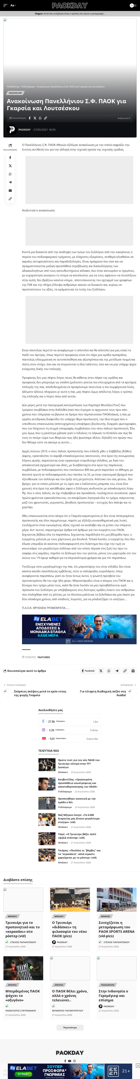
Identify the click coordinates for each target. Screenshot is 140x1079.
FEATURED (44, 657)
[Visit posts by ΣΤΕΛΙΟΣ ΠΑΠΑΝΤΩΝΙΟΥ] (7, 942)
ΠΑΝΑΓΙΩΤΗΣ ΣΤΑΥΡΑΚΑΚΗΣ (20, 1010)
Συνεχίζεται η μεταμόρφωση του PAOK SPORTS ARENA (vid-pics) (117, 929)
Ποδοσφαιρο (15, 93)
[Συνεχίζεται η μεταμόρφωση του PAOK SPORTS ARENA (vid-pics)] (117, 900)
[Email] (10, 190)
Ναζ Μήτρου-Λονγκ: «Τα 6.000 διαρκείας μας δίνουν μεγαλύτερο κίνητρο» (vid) (79, 818)
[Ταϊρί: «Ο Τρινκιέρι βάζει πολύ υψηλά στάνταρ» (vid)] (46, 838)
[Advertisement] (79, 180)
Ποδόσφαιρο (65, 791)
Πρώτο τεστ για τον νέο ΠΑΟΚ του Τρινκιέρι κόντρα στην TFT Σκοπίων (79, 763)
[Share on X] (34, 118)
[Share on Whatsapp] (40, 118)
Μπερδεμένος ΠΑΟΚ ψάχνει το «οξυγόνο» (22, 995)
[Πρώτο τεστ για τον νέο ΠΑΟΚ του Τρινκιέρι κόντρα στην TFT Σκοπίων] (46, 764)
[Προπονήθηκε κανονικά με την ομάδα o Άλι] (46, 803)
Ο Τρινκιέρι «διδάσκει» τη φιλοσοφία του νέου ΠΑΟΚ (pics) (69, 929)
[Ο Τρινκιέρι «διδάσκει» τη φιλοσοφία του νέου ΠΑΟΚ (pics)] (70, 900)
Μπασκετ (12, 916)
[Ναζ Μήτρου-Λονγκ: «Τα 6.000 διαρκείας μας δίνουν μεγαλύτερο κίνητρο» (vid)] (46, 819)
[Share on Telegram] (10, 182)
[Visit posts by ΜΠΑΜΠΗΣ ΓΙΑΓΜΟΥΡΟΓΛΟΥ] (54, 1006)
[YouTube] (69, 1061)
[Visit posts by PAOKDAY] (12, 130)
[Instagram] (70, 730)
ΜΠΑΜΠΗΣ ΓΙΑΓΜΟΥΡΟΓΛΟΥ (67, 1010)
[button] (6, 5)
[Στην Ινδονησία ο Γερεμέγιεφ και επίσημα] (117, 968)
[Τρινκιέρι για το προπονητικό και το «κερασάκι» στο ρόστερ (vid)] (23, 900)
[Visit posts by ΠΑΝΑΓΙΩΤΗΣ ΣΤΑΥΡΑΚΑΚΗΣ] (7, 1006)
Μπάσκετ (63, 772)
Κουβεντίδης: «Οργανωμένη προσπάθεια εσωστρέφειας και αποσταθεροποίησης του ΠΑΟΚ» (77, 783)
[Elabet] (79, 629)
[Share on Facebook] (29, 118)
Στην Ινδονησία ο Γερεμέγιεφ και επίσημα (113, 995)
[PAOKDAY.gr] (70, 5)
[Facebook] (70, 721)
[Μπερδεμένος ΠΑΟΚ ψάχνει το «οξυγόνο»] (23, 968)
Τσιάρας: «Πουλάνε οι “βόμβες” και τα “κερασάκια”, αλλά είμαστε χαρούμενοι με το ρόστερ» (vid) (79, 854)
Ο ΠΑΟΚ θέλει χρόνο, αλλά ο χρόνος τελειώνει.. (70, 995)
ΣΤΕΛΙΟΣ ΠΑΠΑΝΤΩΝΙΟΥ (23, 942)
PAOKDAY (24, 129)
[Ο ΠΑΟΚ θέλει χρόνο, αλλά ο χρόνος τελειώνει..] (70, 968)
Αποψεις (12, 985)
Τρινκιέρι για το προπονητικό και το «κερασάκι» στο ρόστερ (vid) (22, 929)
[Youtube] (70, 738)
